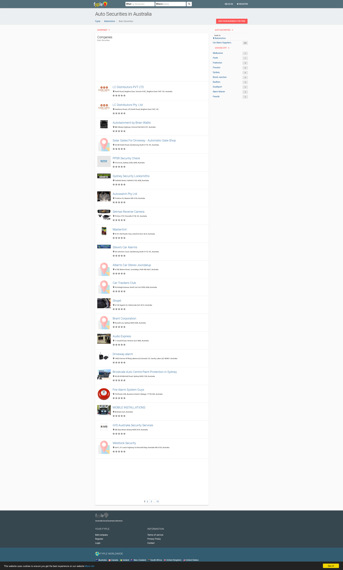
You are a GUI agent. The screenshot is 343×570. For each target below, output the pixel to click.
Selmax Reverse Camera (128, 211)
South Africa (156, 560)
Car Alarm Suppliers (222, 42)
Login (97, 543)
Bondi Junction (220, 77)
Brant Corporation (124, 318)
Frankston (217, 62)
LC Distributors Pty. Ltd (128, 105)
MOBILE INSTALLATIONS (129, 407)
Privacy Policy (154, 539)
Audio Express (122, 336)
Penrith (216, 96)
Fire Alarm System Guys (128, 389)
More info (89, 566)
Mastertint (120, 229)
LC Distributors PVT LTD (128, 87)
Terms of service (155, 535)
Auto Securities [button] (222, 30)
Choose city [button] (221, 48)
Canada (114, 560)
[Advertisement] (146, 62)
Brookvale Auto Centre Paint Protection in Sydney (145, 372)
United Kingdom (173, 560)
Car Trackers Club (124, 283)
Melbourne (218, 53)
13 (157, 501)
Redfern (216, 82)
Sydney (216, 72)
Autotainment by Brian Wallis (132, 122)
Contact (150, 543)
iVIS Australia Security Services (133, 425)
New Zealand (139, 560)
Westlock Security (124, 443)
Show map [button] (102, 30)
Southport (217, 87)
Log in (230, 4)
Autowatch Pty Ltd (125, 194)
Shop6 (117, 300)
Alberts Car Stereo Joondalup (132, 265)
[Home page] (100, 4)
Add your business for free (231, 21)
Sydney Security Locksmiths (131, 176)
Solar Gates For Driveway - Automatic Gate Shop (144, 140)
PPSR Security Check (126, 158)
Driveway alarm (123, 354)
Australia (102, 560)
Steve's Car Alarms (125, 247)
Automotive (220, 38)
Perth (215, 58)
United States (192, 560)
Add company (101, 535)
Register (243, 4)
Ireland (125, 560)
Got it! (331, 565)
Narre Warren (219, 91)
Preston (216, 67)
